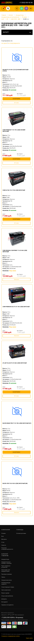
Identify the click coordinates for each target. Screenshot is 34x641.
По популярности (14, 43)
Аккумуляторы (5, 559)
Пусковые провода (6, 574)
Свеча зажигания (6, 590)
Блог (2, 536)
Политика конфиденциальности (7, 548)
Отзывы (3, 533)
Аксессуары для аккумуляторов (5, 570)
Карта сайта (29, 638)
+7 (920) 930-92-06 (26, 3)
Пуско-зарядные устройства (5, 566)
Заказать (16, 279)
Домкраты (4, 599)
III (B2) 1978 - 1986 (15, 19)
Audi (2, 19)
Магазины (4, 539)
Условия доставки (21, 533)
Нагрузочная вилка (6, 580)
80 (7, 19)
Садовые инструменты (7, 605)
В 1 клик (16, 102)
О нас (2, 542)
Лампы (3, 577)
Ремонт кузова (5, 593)
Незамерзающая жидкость (5, 583)
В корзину (16, 99)
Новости (3, 545)
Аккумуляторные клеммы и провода (6, 562)
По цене (4, 43)
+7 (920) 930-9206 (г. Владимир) (12, 617)
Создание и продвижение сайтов (10, 636)
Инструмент (4, 602)
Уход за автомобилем (7, 596)
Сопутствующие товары (7, 587)
